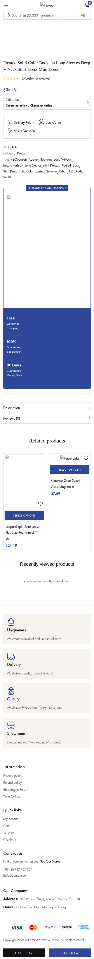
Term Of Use (11, 796)
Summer (51, 171)
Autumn (33, 159)
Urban (63, 171)
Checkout (9, 839)
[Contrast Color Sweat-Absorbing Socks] (69, 458)
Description (11, 407)
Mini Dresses (51, 165)
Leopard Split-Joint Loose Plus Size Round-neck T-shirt (22, 532)
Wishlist (8, 832)
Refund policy (12, 782)
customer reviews (36, 78)
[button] (47, 188)
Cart (6, 825)
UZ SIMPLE (76, 171)
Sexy (76, 165)
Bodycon (46, 159)
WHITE (7, 177)
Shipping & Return (15, 789)
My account (11, 818)
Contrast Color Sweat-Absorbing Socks (66, 483)
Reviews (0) (11, 418)
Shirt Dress (10, 171)
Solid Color (26, 171)
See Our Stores (50, 861)
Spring (40, 171)
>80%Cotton (19, 159)
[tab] (47, 407)
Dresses (21, 153)
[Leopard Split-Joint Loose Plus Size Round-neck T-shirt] (24, 481)
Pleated (66, 165)
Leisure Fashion (13, 165)
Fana (31, 939)
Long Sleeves (33, 165)
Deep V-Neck (62, 159)
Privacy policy (12, 775)
